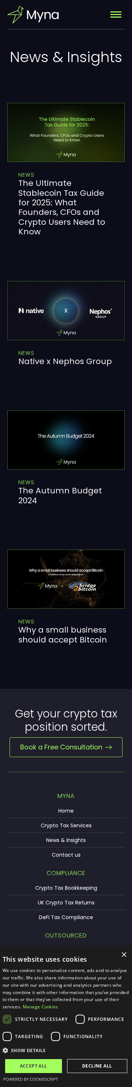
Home (66, 810)
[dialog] (66, 1017)
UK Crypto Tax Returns (66, 902)
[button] (66, 1050)
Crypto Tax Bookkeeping (66, 888)
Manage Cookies (40, 1007)
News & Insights (66, 840)
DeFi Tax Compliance (66, 917)
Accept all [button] (33, 1066)
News (26, 175)
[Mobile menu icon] (116, 14)
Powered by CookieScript (30, 1079)
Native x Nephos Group (65, 361)
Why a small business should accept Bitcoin (62, 634)
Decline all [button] (97, 1066)
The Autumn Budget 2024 (60, 495)
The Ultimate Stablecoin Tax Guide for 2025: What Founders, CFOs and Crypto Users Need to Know (61, 207)
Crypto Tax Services (66, 825)
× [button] (123, 955)
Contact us (66, 855)
